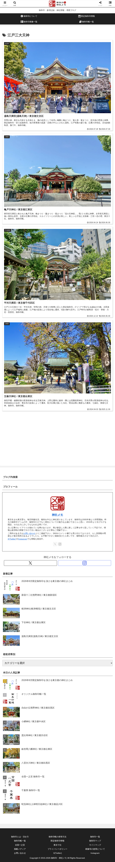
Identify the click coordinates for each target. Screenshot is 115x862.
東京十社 (57, 845)
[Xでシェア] (19, 761)
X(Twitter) (12, 539)
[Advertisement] (57, 438)
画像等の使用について (95, 849)
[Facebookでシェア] (19, 768)
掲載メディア (20, 849)
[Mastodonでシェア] (44, 761)
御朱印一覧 (95, 837)
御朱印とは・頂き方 (20, 837)
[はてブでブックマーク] (70, 768)
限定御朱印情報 (57, 841)
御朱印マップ (95, 841)
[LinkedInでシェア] (57, 776)
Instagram (22, 539)
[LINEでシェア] (95, 768)
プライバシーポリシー (57, 849)
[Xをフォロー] (55, 544)
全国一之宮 (20, 845)
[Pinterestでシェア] (31, 776)
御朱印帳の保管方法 (57, 837)
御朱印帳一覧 (20, 841)
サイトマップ (95, 845)
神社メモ (57, 514)
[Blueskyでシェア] (70, 761)
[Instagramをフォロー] (60, 544)
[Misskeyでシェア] (95, 761)
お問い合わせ (29, 533)
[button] (106, 551)
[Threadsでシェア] (44, 768)
